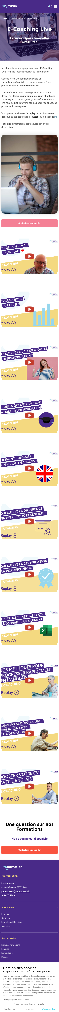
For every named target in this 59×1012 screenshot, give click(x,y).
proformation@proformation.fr (15, 891)
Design (4, 957)
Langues (5, 949)
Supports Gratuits (19, 18)
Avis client (6, 926)
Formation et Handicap (11, 922)
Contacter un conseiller (29, 223)
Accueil (4, 18)
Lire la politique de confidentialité (16, 1000)
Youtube (34, 116)
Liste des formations (10, 945)
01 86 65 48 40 (8, 895)
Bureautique (7, 953)
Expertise (5, 914)
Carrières (5, 918)
